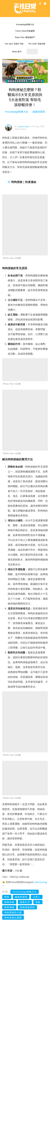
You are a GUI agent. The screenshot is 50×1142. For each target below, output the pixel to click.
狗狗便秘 (9, 907)
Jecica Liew (23, 126)
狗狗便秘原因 (27, 907)
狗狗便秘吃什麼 (13, 912)
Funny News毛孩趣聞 (25, 31)
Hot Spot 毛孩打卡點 (14, 43)
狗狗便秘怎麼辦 (13, 917)
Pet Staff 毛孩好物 (36, 43)
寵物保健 (9, 902)
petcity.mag (41, 882)
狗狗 (6, 897)
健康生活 (25, 902)
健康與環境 (38, 111)
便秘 (37, 902)
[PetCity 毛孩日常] (25, 8)
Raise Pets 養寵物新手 (25, 37)
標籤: (6, 891)
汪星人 (36, 897)
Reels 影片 (17, 51)
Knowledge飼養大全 (25, 24)
